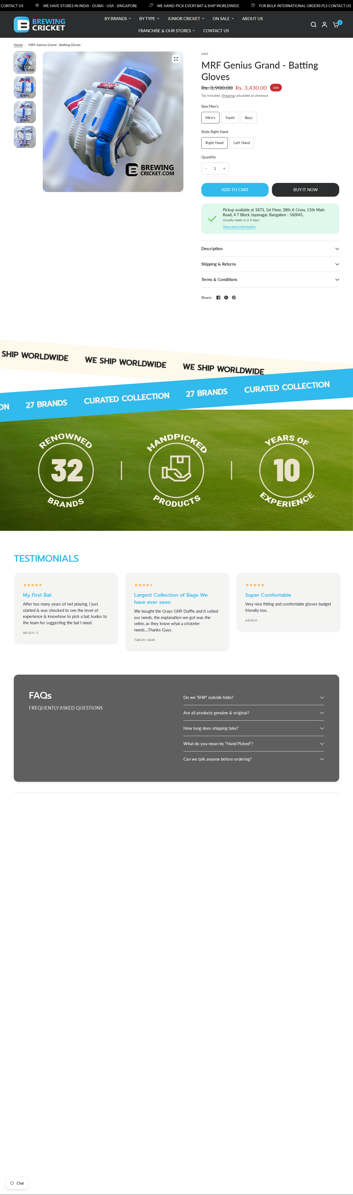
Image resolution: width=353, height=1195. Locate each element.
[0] (334, 24)
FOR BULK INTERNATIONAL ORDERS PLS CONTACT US (290, 6)
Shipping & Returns (218, 263)
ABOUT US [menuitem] (252, 18)
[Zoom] (176, 59)
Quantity (208, 157)
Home (18, 45)
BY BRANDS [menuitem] (116, 18)
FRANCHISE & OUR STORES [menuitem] (164, 30)
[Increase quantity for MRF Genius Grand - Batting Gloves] (224, 168)
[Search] (313, 24)
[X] (226, 297)
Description (212, 248)
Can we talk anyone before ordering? (217, 758)
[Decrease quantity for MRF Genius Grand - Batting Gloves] (206, 168)
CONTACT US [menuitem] (216, 30)
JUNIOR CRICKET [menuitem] (184, 18)
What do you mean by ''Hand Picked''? (218, 743)
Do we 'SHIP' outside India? (208, 697)
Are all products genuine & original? (216, 712)
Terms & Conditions (219, 279)
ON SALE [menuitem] (221, 18)
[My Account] (324, 24)
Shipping (227, 95)
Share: (206, 297)
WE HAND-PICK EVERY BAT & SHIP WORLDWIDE (183, 6)
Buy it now (305, 189)
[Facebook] (218, 297)
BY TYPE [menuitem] (147, 18)
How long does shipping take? (211, 728)
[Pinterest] (234, 297)
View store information (239, 227)
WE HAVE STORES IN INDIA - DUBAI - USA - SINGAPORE (75, 6)
